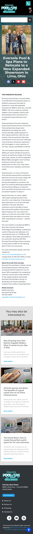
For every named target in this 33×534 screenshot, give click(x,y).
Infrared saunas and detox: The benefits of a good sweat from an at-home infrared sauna (16, 391)
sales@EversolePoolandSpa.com (13, 297)
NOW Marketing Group (17, 527)
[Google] (24, 518)
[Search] (29, 19)
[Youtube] (16, 518)
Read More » (8, 361)
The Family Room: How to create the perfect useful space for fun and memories (16, 440)
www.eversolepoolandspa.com (13, 254)
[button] (30, 9)
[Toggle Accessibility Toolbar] (28, 529)
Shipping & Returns (22, 529)
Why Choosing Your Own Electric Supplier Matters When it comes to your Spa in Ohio (16, 344)
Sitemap (12, 529)
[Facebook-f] (9, 518)
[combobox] (14, 19)
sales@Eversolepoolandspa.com (13, 259)
